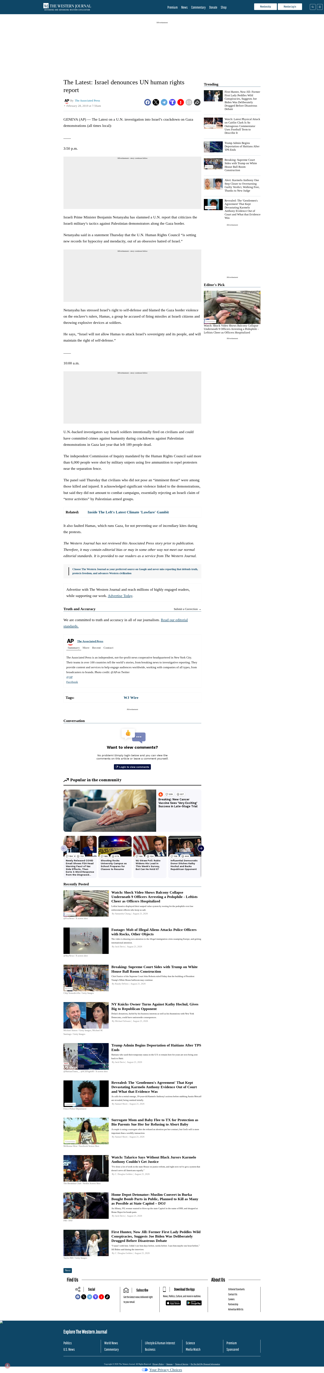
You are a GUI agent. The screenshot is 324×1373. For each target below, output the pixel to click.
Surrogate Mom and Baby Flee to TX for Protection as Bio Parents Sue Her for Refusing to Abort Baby (154, 1122)
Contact (108, 647)
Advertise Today (120, 596)
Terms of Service (181, 1364)
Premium (172, 7)
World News (111, 1343)
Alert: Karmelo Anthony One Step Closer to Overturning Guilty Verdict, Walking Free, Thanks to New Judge (242, 185)
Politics (67, 1343)
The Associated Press (90, 641)
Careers (231, 1299)
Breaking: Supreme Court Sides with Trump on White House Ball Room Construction (241, 165)
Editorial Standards (236, 1289)
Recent (96, 647)
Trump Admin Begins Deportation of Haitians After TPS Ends (242, 146)
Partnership (233, 1304)
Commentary (198, 7)
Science (190, 1343)
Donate (213, 7)
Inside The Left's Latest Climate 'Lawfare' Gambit (128, 512)
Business (150, 1349)
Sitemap (169, 1364)
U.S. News (69, 1349)
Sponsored (232, 1349)
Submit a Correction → (187, 609)
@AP (69, 677)
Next (68, 1270)
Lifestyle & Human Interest (160, 1343)
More (86, 647)
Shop (224, 7)
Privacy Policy (158, 1364)
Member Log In (290, 6)
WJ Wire (131, 697)
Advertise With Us (235, 1309)
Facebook (72, 682)
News (184, 7)
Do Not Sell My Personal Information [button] (205, 1364)
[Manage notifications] (7, 1365)
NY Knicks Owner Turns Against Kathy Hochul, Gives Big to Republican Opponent (154, 1006)
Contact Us (232, 1294)
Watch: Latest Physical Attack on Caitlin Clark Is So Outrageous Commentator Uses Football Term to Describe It (242, 126)
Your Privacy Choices (165, 1370)
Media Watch (193, 1349)
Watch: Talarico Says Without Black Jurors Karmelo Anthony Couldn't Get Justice (153, 1159)
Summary (74, 647)
